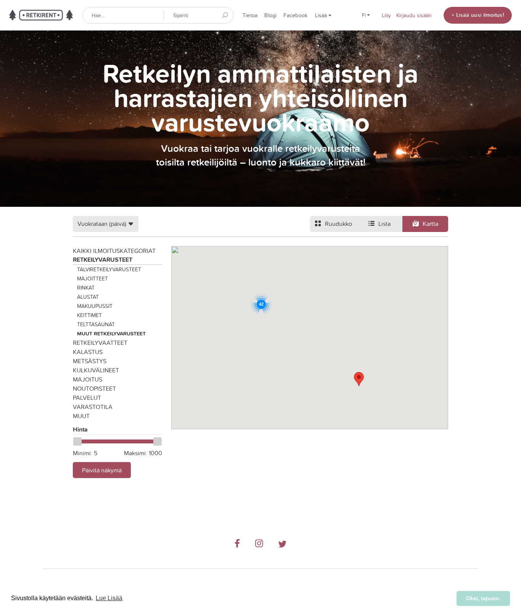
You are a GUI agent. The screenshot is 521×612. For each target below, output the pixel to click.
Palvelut (87, 397)
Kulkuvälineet (96, 370)
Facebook (295, 15)
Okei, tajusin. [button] (483, 598)
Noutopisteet (94, 388)
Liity (386, 15)
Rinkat (86, 288)
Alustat (88, 297)
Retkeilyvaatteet (100, 342)
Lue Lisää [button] (109, 598)
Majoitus (87, 379)
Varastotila (93, 407)
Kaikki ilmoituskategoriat (114, 250)
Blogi (270, 15)
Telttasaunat (96, 324)
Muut (81, 416)
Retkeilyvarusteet (102, 259)
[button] (359, 379)
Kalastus (88, 352)
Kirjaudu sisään (414, 15)
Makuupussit (95, 306)
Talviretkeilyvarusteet (109, 269)
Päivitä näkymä (102, 470)
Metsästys (89, 361)
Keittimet (89, 315)
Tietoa (250, 15)
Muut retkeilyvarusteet (111, 333)
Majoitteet (92, 278)
